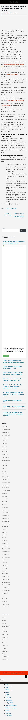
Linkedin (9, 682)
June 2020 (4, 565)
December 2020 (6, 549)
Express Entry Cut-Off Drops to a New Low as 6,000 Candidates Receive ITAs (14, 242)
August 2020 (5, 560)
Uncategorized (5, 659)
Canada (7, 208)
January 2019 (5, 604)
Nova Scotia (5, 645)
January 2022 (5, 512)
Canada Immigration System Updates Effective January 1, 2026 (12, 367)
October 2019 (5, 587)
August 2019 (5, 593)
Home (6, 684)
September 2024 (6, 435)
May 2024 (4, 446)
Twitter (12, 682)
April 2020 (4, 571)
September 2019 (6, 590)
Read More (6, 355)
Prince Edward (5, 651)
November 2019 (6, 585)
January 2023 (5, 479)
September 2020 (6, 557)
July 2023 (4, 463)
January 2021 (5, 546)
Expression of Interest (12, 74)
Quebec (4, 654)
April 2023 (4, 471)
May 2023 (4, 468)
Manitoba (4, 642)
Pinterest (21, 682)
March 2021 (5, 540)
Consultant (4, 631)
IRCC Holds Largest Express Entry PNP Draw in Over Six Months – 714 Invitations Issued (13, 394)
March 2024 (5, 452)
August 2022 (5, 493)
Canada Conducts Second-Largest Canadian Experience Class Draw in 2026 (13, 361)
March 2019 (5, 601)
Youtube (25, 682)
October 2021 (5, 521)
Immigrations (5, 637)
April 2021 (4, 537)
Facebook (4, 682)
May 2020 (4, 568)
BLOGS (4, 623)
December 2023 (6, 460)
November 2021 (6, 518)
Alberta (4, 618)
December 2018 (6, 607)
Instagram (16, 682)
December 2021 (6, 515)
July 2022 (4, 496)
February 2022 (5, 510)
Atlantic (4, 620)
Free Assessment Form (11, 705)
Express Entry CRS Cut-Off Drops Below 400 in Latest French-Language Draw (13, 373)
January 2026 (5, 427)
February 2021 (5, 543)
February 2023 (5, 476)
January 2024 (5, 457)
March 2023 (5, 474)
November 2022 (6, 485)
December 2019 (6, 582)
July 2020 (4, 562)
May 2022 (4, 501)
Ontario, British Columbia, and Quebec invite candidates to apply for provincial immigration (13, 414)
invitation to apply (6, 105)
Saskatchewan (13, 208)
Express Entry (5, 634)
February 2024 (5, 454)
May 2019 (4, 598)
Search (3, 228)
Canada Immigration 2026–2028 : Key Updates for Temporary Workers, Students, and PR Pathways (12, 386)
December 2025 (6, 429)
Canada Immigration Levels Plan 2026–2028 (13, 401)
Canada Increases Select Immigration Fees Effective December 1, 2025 (12, 379)
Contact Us (8, 697)
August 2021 (5, 526)
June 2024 (4, 443)
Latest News (5, 640)
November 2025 (6, 432)
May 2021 (4, 535)
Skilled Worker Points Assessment (15, 100)
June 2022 (4, 499)
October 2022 (5, 488)
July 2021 (4, 529)
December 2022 (6, 482)
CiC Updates (14, 1)
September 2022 (6, 490)
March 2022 (5, 507)
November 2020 (6, 551)
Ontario (4, 648)
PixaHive (22, 673)
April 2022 (4, 504)
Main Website (8, 700)
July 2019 (4, 596)
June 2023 (4, 465)
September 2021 (6, 524)
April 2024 (4, 449)
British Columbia (6, 626)
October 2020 (5, 554)
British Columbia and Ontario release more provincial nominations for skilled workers (14, 407)
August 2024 (5, 438)
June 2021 (4, 532)
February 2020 (5, 576)
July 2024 (4, 440)
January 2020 (5, 579)
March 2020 (5, 573)
